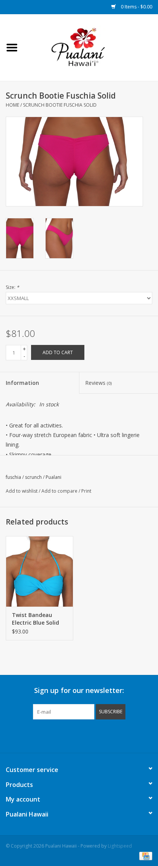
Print (86, 491)
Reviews (98, 382)
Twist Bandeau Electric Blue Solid (35, 618)
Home (12, 105)
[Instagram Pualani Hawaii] (93, 735)
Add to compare (60, 491)
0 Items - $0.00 (136, 6)
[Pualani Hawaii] (91, 47)
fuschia (13, 477)
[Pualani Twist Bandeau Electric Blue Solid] (39, 571)
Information (22, 382)
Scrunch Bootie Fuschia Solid (60, 105)
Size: (12, 287)
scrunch (33, 477)
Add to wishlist (22, 491)
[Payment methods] (144, 855)
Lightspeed (120, 846)
